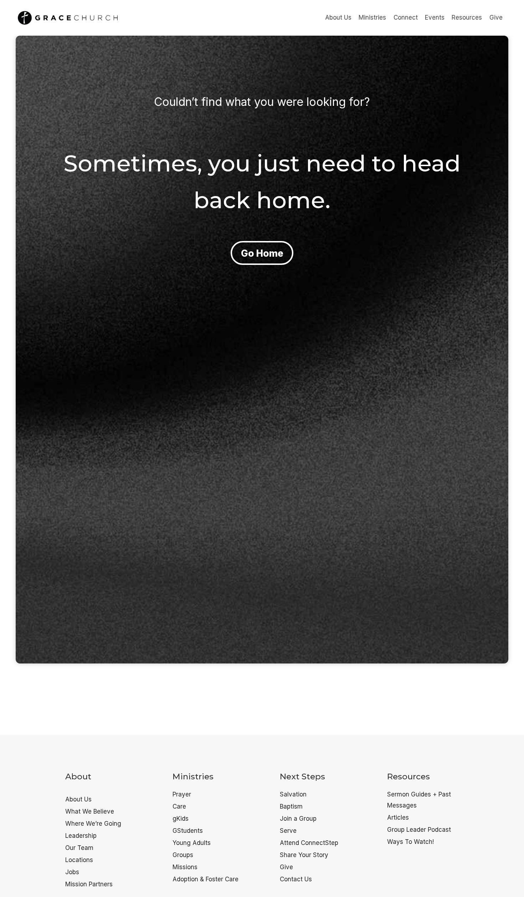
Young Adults (192, 842)
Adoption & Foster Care (205, 879)
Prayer (182, 794)
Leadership (81, 835)
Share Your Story (304, 854)
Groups (183, 854)
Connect (406, 17)
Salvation (293, 794)
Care (179, 806)
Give (496, 17)
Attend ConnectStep (309, 842)
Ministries (372, 17)
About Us (338, 17)
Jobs (72, 872)
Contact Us (296, 879)
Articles (398, 817)
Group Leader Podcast (419, 829)
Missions (185, 867)
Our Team (79, 847)
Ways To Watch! (410, 841)
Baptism (291, 806)
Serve (288, 830)
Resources (467, 17)
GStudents (188, 830)
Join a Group (298, 818)
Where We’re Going (93, 823)
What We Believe (89, 811)
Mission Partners (89, 884)
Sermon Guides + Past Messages (419, 800)
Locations (79, 859)
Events (435, 17)
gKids (181, 818)
